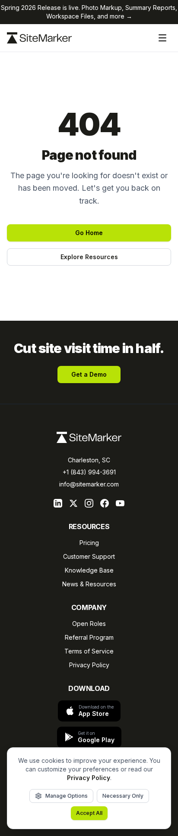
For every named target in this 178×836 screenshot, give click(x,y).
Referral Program (89, 637)
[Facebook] (104, 503)
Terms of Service (89, 651)
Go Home (89, 232)
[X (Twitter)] (73, 503)
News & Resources (89, 584)
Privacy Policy (89, 665)
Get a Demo (89, 374)
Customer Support (89, 556)
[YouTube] (120, 503)
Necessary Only (122, 796)
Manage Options (66, 796)
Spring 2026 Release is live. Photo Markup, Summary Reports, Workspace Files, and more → (89, 12)
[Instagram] (89, 503)
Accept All (89, 813)
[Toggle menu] (162, 37)
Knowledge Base (89, 570)
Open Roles (89, 623)
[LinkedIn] (58, 503)
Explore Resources (89, 256)
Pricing (89, 542)
